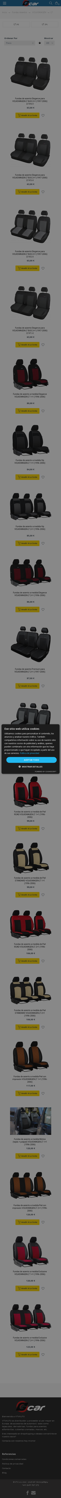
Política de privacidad (29, 753)
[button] (30, 766)
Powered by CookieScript (45, 771)
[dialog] (31, 749)
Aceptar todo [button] (31, 759)
